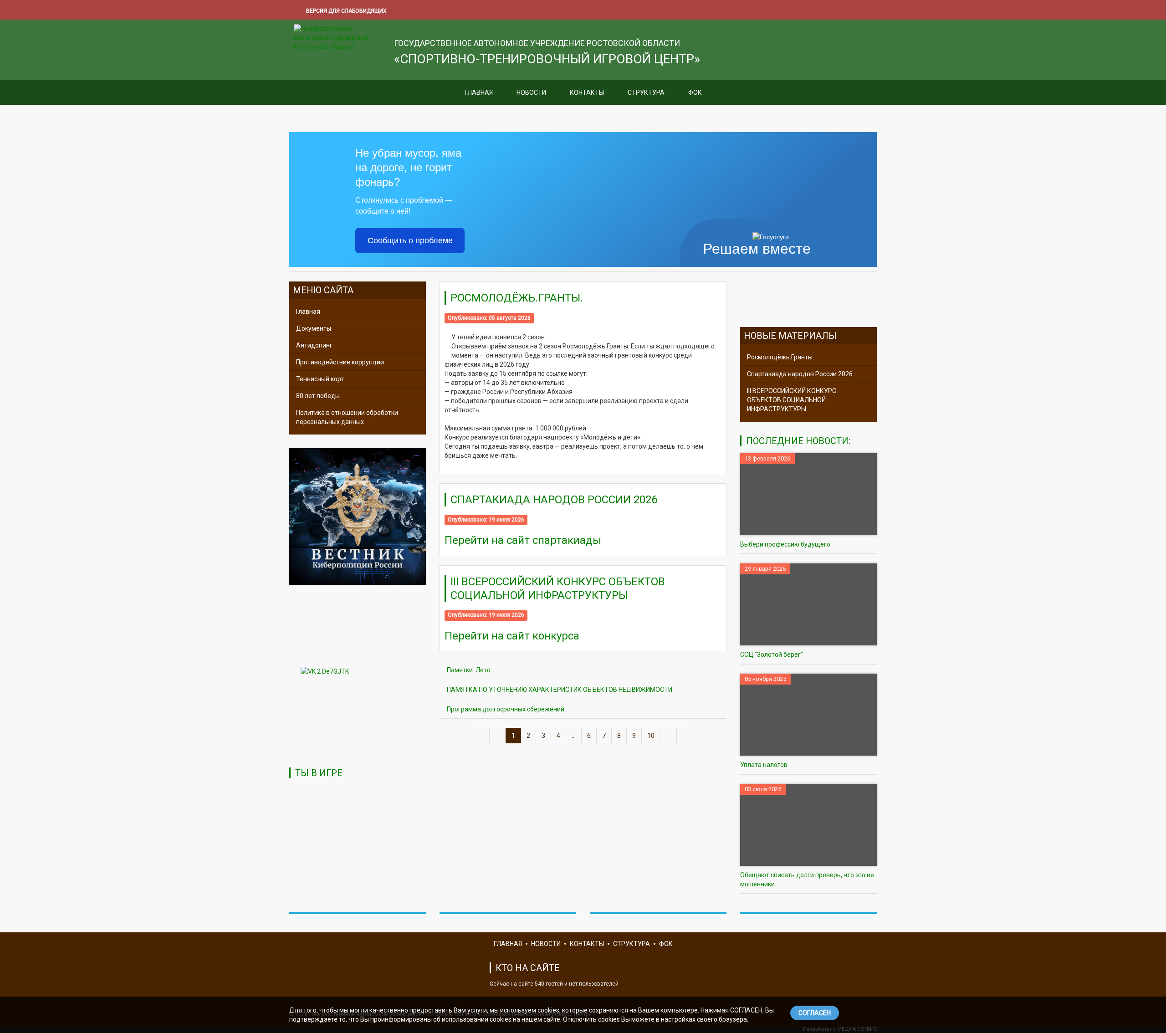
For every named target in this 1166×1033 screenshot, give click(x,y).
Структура (646, 92)
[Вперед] (668, 735)
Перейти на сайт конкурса (512, 635)
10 (651, 735)
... (574, 735)
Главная (479, 92)
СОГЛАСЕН (814, 1013)
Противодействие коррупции (340, 362)
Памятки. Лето (469, 670)
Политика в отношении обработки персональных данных (347, 417)
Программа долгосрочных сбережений (505, 709)
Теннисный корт (320, 379)
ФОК (695, 92)
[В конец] (684, 735)
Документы (313, 328)
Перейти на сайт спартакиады (523, 540)
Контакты (587, 92)
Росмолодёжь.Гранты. (516, 297)
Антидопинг (314, 345)
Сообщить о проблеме (410, 240)
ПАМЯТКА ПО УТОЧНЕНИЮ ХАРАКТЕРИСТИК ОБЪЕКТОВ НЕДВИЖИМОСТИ (559, 689)
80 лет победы (318, 395)
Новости (531, 92)
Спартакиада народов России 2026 (553, 499)
